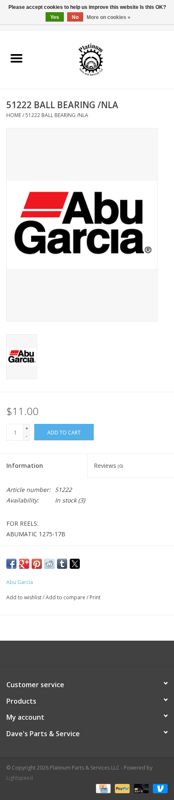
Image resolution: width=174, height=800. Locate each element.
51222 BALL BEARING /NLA (56, 115)
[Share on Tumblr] (62, 564)
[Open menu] (16, 57)
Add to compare (66, 597)
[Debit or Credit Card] (140, 788)
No (75, 17)
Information (24, 465)
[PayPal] (121, 788)
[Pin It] (37, 564)
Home (13, 115)
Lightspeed (19, 777)
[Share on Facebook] (11, 564)
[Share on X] (75, 564)
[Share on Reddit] (49, 564)
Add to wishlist (24, 597)
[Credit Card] (102, 788)
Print (95, 597)
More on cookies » (108, 17)
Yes (54, 17)
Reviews (108, 465)
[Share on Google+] (24, 564)
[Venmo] (159, 788)
